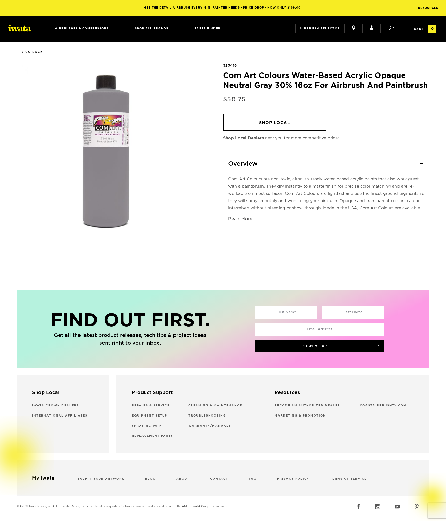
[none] (82, 28)
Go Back (34, 52)
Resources (428, 7)
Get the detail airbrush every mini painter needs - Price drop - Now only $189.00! (223, 7)
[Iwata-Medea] (19, 28)
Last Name (352, 312)
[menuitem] (82, 28)
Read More (240, 219)
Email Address (319, 329)
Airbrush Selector (320, 28)
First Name (286, 312)
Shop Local (274, 123)
